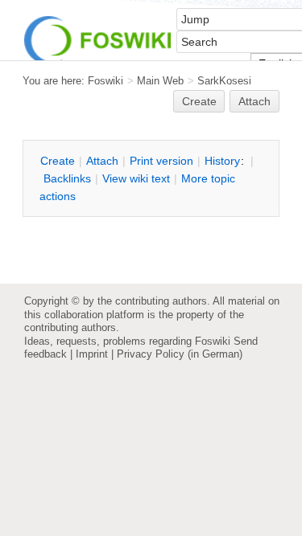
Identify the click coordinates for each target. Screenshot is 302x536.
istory (222, 160)
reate (199, 101)
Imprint (92, 354)
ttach (102, 160)
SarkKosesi (224, 81)
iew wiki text (136, 178)
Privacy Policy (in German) (179, 354)
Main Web (160, 81)
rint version (161, 160)
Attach (254, 101)
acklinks (67, 178)
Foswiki (105, 81)
